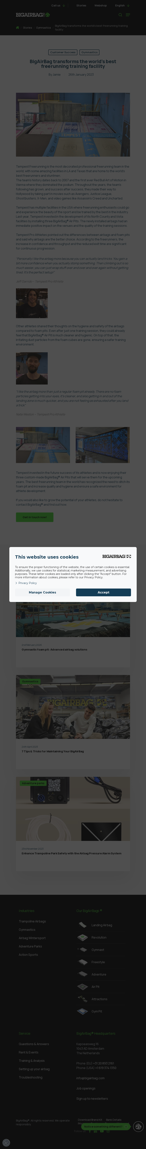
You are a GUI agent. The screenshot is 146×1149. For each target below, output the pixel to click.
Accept (103, 592)
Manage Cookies (42, 592)
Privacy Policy (27, 583)
